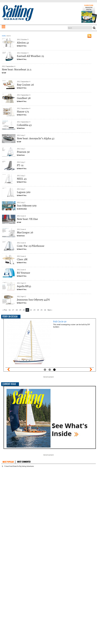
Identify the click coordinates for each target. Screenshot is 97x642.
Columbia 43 (24, 125)
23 (34, 310)
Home (4, 36)
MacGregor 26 (25, 232)
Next (91, 369)
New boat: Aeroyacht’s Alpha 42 (35, 138)
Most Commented (24, 461)
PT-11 (20, 165)
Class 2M (22, 259)
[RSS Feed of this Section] (89, 36)
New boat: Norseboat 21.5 (16, 69)
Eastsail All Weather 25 (30, 56)
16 (10, 310)
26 (45, 310)
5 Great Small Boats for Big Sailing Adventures (19, 466)
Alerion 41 (23, 42)
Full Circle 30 (58, 321)
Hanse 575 (23, 111)
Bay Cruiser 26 (25, 84)
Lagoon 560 (23, 192)
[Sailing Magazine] (17, 13)
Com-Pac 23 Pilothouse (30, 246)
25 (41, 310)
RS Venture (23, 272)
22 (31, 310)
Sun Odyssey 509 (26, 205)
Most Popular (8, 462)
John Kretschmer (22, 209)
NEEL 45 (22, 178)
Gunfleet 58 (24, 98)
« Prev (5, 310)
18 (17, 310)
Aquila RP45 (24, 286)
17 (13, 310)
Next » (50, 310)
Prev (8, 369)
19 (20, 310)
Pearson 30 (23, 152)
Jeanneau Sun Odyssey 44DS (33, 299)
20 (24, 310)
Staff (4, 73)
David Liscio (21, 128)
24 (38, 310)
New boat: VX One (27, 219)
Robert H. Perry (22, 46)
